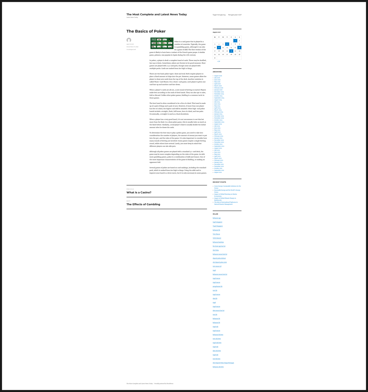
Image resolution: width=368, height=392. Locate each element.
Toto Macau (216, 234)
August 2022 (218, 148)
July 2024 (217, 102)
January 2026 (218, 90)
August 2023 (218, 124)
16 (239, 47)
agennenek (130, 44)
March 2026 (218, 86)
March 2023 (218, 134)
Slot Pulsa (216, 250)
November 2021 (219, 166)
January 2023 (218, 138)
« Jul (218, 61)
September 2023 (219, 122)
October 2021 (218, 168)
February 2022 (218, 160)
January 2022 (218, 162)
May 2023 (217, 130)
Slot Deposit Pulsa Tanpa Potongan (223, 363)
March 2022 (218, 158)
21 (231, 51)
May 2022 (217, 154)
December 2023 (219, 116)
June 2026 (217, 80)
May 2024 (217, 106)
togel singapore (217, 222)
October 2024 (218, 96)
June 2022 (217, 152)
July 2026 (217, 78)
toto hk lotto (216, 359)
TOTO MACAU (217, 238)
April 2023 (217, 132)
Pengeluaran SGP (235, 15)
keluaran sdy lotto (218, 367)
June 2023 (217, 128)
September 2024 (219, 98)
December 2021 (219, 164)
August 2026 (218, 76)
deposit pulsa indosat (219, 258)
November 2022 (219, 142)
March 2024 (218, 110)
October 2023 (218, 120)
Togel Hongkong (219, 15)
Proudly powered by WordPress (163, 383)
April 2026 (217, 84)
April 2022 (217, 156)
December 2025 (219, 92)
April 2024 (217, 108)
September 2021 (219, 170)
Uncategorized (131, 49)
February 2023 (218, 136)
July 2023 (217, 126)
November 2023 (219, 118)
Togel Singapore (218, 226)
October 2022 (218, 144)
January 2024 (218, 114)
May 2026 (217, 82)
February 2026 (218, 88)
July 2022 (217, 150)
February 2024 (218, 112)
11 (219, 47)
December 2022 (219, 140)
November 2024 (219, 94)
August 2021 (218, 172)
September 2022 (219, 146)
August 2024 (218, 100)
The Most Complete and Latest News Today (157, 14)
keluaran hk (216, 230)
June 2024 (217, 104)
